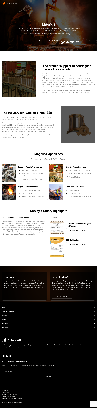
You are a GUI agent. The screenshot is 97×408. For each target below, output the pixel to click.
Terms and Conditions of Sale (9, 394)
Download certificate (79, 230)
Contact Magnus (62, 296)
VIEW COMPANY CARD (13, 294)
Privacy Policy (5, 392)
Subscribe (48, 376)
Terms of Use (5, 390)
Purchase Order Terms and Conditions (12, 398)
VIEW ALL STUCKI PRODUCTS (48, 40)
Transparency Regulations (9, 396)
